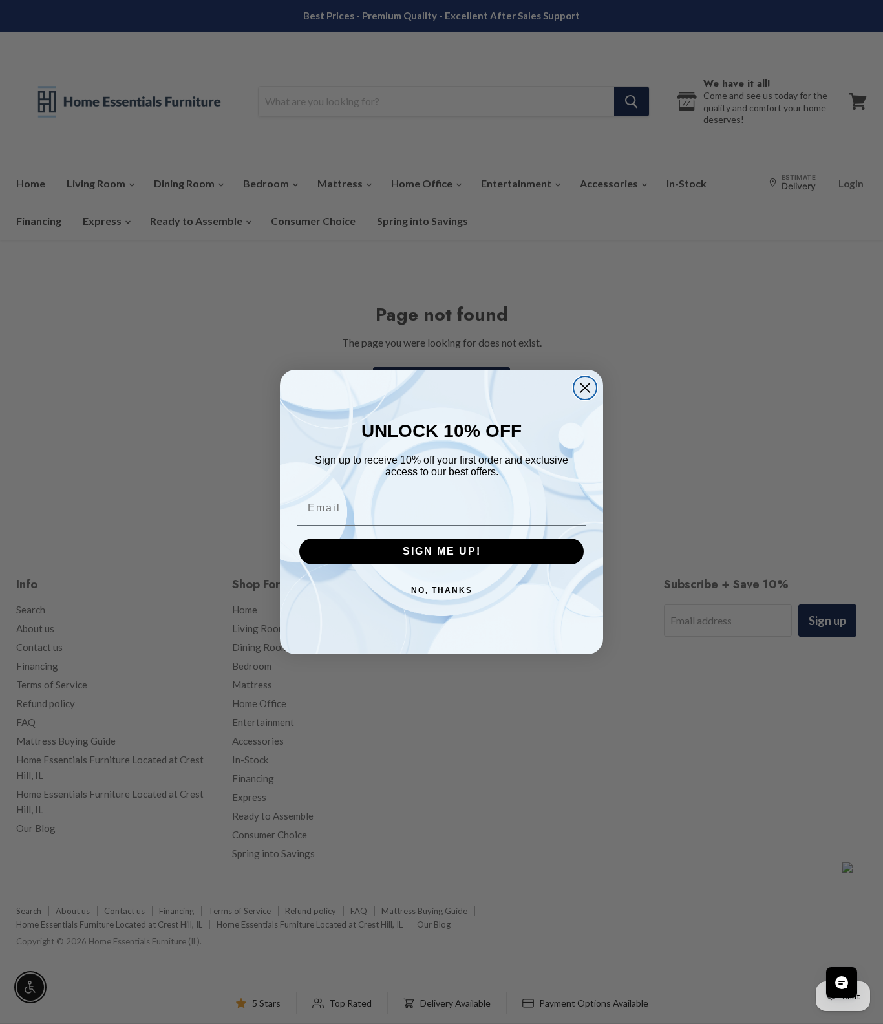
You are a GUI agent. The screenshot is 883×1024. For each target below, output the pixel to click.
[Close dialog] (585, 388)
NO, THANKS (442, 590)
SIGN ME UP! (442, 551)
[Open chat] (841, 982)
